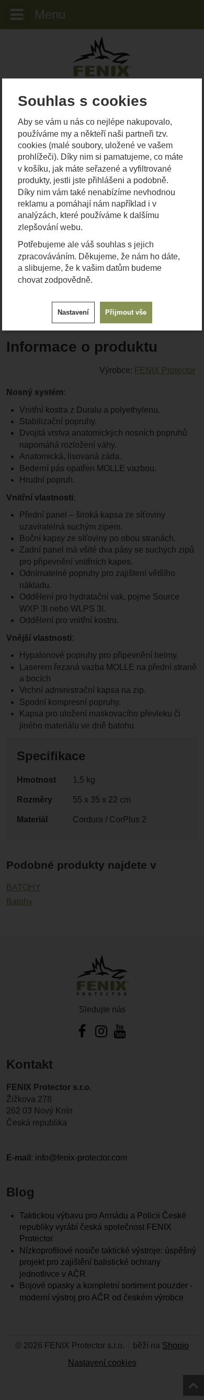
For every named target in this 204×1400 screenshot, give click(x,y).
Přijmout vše (125, 312)
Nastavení (73, 312)
